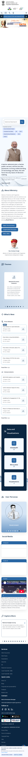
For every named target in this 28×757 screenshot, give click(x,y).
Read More (9, 220)
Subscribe (3, 661)
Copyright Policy (5, 736)
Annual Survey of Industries (9, 134)
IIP (16, 131)
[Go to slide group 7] (20, 306)
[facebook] (2, 709)
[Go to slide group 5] (16, 306)
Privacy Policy (4, 730)
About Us (3, 680)
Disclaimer (3, 745)
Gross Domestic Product (9, 129)
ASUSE (5, 136)
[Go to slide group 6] (18, 306)
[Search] (22, 122)
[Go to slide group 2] (9, 306)
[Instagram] (6, 709)
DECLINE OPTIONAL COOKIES (7, 754)
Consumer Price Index (8, 131)
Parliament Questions (6, 667)
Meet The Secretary (9, 225)
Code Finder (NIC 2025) (6, 673)
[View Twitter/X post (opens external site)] (14, 604)
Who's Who (6, 233)
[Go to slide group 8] (17, 641)
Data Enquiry (4, 656)
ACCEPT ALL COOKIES (18, 754)
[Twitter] (9, 709)
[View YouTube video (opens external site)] (14, 587)
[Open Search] (2, 13)
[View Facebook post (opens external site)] (14, 569)
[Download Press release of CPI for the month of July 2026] (23, 360)
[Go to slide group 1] (7, 306)
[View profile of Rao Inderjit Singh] (14, 243)
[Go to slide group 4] (14, 306)
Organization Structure (9, 229)
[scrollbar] (26, 548)
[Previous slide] (5, 306)
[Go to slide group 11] (23, 641)
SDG (19, 134)
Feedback (3, 689)
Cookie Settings (4, 752)
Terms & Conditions (6, 733)
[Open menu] (26, 13)
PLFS (21, 131)
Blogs (2, 683)
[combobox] (12, 122)
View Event (4, 183)
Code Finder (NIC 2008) (6, 670)
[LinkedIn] (12, 709)
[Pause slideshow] (22, 531)
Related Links (4, 692)
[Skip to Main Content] (5, 13)
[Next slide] (23, 306)
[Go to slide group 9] (19, 641)
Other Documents (5, 653)
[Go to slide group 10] (21, 641)
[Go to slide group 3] (12, 306)
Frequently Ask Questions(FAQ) (8, 686)
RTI (2, 664)
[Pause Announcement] (26, 16)
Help (2, 739)
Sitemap (3, 742)
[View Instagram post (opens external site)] (14, 551)
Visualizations (4, 659)
